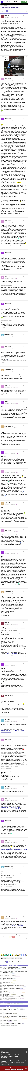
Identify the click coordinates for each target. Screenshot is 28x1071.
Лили (6, 118)
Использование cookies (6, 1062)
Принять (13, 1069)
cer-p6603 (7, 334)
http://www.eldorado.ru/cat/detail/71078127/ (12, 925)
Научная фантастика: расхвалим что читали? (11, 988)
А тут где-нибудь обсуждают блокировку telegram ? (12, 992)
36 (20, 11)
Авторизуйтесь (4, 958)
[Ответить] (23, 15)
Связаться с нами (5, 1060)
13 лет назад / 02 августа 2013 (11, 371)
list (19, 937)
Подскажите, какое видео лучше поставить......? (12, 1009)
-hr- (6, 939)
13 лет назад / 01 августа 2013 (11, 17)
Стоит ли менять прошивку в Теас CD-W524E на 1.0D (12, 1018)
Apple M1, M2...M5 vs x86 (7, 975)
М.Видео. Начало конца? (7, 973)
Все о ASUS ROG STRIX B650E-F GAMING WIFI (11, 1003)
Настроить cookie (16, 1062)
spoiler (3, 937)
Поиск (21, 1060)
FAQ (25, 1060)
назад (2, 11)
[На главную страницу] (2, 1)
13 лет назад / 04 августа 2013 (11, 696)
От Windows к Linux (6, 999)
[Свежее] (7, 2)
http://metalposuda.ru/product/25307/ (10, 809)
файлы (14, 939)
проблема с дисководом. (7, 1020)
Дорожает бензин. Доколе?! (8, 983)
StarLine (6, 16)
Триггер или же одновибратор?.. (9, 976)
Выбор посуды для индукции (10, 7)
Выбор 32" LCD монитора (7, 978)
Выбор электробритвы (7, 994)
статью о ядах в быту (12, 653)
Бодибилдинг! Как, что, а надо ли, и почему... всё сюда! (13, 986)
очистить (18, 939)
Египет (4, 991)
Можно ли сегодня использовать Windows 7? (11, 985)
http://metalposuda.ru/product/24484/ (10, 807)
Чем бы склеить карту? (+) (7, 1013)
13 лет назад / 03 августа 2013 (11, 472)
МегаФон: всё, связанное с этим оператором (11, 989)
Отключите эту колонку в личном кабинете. (9, 1025)
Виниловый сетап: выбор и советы (9, 969)
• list (16, 937)
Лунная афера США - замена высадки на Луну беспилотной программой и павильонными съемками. (14, 968)
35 (18, 11)
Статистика (3, 1061)
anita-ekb (7, 369)
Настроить (20, 1069)
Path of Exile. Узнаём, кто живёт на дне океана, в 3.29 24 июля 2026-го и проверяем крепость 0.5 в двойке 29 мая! (14, 996)
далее (23, 11)
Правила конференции (15, 1060)
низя (5, 78)
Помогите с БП (5, 1021)
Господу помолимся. (6, 982)
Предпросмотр (18, 958)
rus (8, 939)
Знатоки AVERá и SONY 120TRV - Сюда (10, 1014)
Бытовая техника (4, 5)
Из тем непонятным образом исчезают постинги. (12, 1023)
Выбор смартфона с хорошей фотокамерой (11, 998)
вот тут (5, 557)
